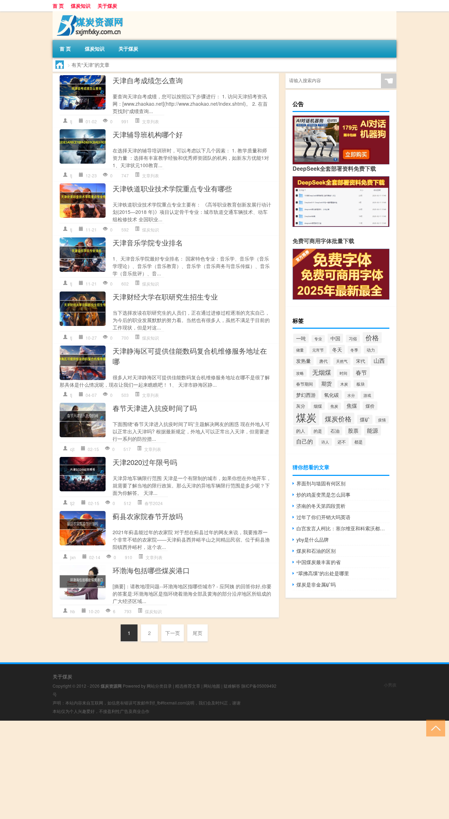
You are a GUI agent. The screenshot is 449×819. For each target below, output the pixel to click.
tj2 (72, 503)
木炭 (344, 384)
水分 (351, 395)
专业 (318, 338)
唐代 (323, 361)
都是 (358, 442)
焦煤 (352, 405)
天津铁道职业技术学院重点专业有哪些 (172, 188)
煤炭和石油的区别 (316, 550)
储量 (300, 350)
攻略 (300, 373)
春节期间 (304, 384)
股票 (353, 430)
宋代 (360, 361)
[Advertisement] (210, 770)
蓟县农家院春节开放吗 (148, 516)
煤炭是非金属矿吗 (316, 584)
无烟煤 (321, 371)
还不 (341, 442)
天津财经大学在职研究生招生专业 (165, 296)
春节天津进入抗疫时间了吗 (155, 408)
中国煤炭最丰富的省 (318, 561)
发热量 (303, 360)
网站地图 (211, 686)
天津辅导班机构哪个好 (148, 134)
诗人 (325, 442)
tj (71, 121)
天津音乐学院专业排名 (148, 242)
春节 (361, 372)
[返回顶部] (434, 727)
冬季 (354, 350)
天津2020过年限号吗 (145, 462)
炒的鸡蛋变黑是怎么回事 (323, 494)
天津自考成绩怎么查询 (148, 80)
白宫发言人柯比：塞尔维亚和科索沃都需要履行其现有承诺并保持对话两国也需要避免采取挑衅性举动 (342, 528)
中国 (335, 338)
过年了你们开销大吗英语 (323, 516)
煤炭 (306, 417)
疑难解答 (231, 686)
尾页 (197, 632)
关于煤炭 (107, 5)
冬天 (337, 349)
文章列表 (150, 121)
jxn (73, 557)
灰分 (300, 405)
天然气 (342, 361)
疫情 (382, 419)
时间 (343, 373)
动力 (371, 350)
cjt (72, 449)
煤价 (370, 405)
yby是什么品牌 (312, 539)
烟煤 (318, 406)
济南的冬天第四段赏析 (321, 505)
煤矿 (365, 419)
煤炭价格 (338, 418)
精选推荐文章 (187, 686)
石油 (335, 430)
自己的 (304, 441)
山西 (379, 360)
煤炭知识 (81, 5)
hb (72, 611)
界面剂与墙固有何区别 (321, 483)
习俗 (353, 338)
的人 (300, 430)
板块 (360, 384)
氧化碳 (331, 394)
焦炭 (334, 406)
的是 (318, 431)
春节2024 (154, 503)
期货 (326, 383)
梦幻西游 (306, 394)
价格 (372, 337)
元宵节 (318, 350)
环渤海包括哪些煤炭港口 (151, 570)
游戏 (367, 395)
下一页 (172, 632)
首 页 (58, 5)
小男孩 (390, 685)
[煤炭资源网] (89, 13)
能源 (372, 430)
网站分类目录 (159, 686)
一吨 (301, 338)
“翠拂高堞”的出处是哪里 (322, 573)
